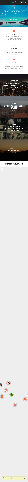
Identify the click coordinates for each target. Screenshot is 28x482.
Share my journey (14, 19)
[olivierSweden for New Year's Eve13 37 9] (8, 383)
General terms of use (14, 478)
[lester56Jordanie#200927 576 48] (11, 394)
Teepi (14, 2)
